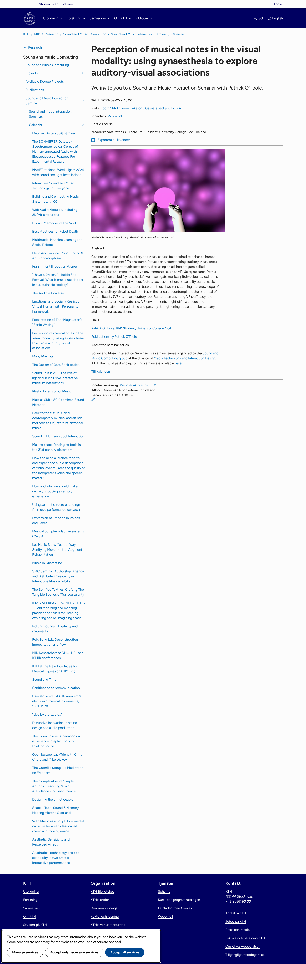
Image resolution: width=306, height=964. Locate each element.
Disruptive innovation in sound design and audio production (54, 725)
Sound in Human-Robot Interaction (58, 436)
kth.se (29, 4)
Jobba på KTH (235, 921)
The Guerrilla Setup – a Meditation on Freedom (57, 770)
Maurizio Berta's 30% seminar (54, 133)
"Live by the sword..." (47, 714)
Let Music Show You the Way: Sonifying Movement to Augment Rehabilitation (57, 550)
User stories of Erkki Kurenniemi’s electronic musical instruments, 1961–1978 (56, 701)
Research (51, 34)
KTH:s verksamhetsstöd (108, 925)
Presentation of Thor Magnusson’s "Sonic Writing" (57, 322)
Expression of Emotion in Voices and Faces (56, 520)
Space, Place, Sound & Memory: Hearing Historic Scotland (56, 810)
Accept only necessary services (74, 952)
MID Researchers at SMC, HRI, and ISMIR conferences (57, 655)
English (277, 18)
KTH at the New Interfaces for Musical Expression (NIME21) (54, 668)
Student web (48, 4)
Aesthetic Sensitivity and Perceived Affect (51, 841)
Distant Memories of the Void (54, 223)
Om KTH (29, 916)
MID (37, 34)
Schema (164, 891)
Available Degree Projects (45, 81)
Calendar (178, 34)
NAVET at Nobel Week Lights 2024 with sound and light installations (58, 172)
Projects (32, 73)
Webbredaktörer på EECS (138, 385)
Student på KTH (35, 925)
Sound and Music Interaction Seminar (139, 34)
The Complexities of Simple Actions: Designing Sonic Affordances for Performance (54, 786)
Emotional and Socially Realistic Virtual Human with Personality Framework (56, 306)
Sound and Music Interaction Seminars (50, 114)
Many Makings (42, 356)
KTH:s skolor (100, 900)
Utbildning (31, 891)
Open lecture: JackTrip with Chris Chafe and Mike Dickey (57, 756)
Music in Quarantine (47, 563)
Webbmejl (165, 916)
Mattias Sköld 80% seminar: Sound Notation (58, 402)
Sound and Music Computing (84, 34)
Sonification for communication (56, 688)
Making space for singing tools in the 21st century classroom (56, 447)
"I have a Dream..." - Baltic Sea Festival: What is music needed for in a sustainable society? (57, 280)
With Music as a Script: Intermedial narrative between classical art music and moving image (58, 826)
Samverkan (31, 908)
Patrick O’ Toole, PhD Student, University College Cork (131, 328)
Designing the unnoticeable (52, 799)
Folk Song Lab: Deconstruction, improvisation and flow (55, 642)
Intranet (68, 4)
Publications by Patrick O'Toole (114, 337)
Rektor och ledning (105, 916)
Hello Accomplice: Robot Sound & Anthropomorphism (57, 255)
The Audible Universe (48, 293)
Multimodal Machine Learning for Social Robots (56, 242)
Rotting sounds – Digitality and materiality (55, 628)
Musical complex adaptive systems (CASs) (58, 533)
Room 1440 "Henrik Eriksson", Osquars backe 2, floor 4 (141, 108)
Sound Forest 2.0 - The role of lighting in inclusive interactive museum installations (55, 378)
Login (278, 4)
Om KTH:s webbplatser (242, 946)
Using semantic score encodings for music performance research (56, 507)
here (178, 363)
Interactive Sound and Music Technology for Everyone (53, 185)
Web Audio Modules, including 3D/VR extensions (54, 212)
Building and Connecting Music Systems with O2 (55, 198)
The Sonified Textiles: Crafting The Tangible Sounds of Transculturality (58, 592)
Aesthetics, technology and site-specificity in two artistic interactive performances (56, 858)
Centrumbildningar (104, 908)
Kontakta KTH (235, 913)
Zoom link (115, 116)
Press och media (237, 930)
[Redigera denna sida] (93, 399)
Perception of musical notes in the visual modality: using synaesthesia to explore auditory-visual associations (58, 340)
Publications (35, 90)
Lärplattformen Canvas (175, 908)
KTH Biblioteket (102, 891)
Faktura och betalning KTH (245, 938)
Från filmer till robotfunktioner (54, 266)
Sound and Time (44, 679)
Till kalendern (101, 372)
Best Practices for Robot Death (55, 231)
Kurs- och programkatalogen (179, 900)
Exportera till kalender (114, 140)
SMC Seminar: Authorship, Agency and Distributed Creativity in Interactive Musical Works (58, 576)
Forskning (30, 900)
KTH (26, 34)
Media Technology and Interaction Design (184, 358)
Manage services (25, 952)
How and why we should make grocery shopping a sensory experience (55, 491)
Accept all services (124, 952)
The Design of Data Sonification (56, 365)
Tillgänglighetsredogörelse (245, 955)
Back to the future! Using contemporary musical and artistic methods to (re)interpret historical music (57, 420)
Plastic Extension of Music (51, 391)
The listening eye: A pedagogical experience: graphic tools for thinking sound (56, 741)
